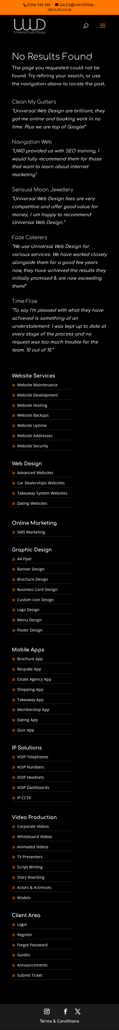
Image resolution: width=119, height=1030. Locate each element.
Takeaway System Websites (42, 493)
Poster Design (30, 630)
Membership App (33, 709)
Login (22, 924)
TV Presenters (30, 856)
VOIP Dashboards (33, 787)
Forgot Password (32, 944)
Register (24, 934)
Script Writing (30, 867)
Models (24, 897)
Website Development (37, 395)
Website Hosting (32, 405)
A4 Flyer (24, 558)
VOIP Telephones (32, 756)
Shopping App (30, 689)
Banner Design (31, 569)
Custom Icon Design (35, 599)
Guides (23, 954)
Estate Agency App (34, 679)
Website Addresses (35, 435)
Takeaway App (30, 699)
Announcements (32, 965)
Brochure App (30, 658)
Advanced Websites (35, 472)
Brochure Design (32, 579)
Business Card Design (37, 589)
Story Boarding (31, 877)
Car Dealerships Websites (41, 482)
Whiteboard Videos (34, 836)
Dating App (27, 719)
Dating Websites (32, 503)
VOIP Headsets (30, 777)
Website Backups (33, 415)
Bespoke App (29, 669)
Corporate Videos (33, 826)
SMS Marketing (31, 532)
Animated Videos (32, 846)
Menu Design (29, 619)
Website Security (32, 445)
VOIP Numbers (30, 767)
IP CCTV (24, 797)
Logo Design (28, 609)
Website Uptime (32, 425)
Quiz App (25, 730)
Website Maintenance (37, 384)
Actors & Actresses (34, 887)
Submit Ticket (29, 975)
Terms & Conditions (59, 1021)
